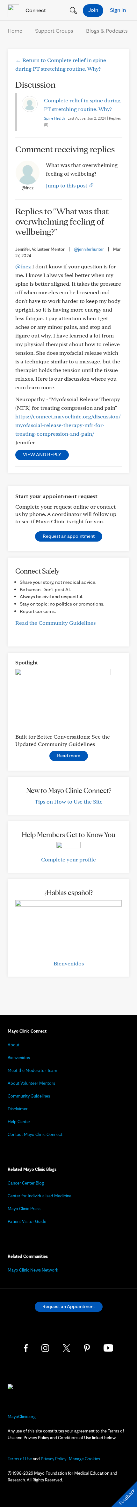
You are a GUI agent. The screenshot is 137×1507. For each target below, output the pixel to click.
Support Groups (54, 30)
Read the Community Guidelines (55, 622)
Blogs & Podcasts (107, 30)
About (13, 1044)
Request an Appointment (68, 1306)
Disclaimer (18, 1108)
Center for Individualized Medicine (39, 1195)
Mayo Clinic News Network (33, 1270)
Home (15, 30)
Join (93, 9)
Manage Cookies (84, 1458)
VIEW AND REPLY (42, 454)
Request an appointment (69, 536)
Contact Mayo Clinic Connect (35, 1134)
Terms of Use (20, 1458)
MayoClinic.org (22, 1416)
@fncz (23, 266)
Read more (68, 755)
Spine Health (54, 118)
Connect (35, 10)
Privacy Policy (53, 1458)
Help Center (19, 1121)
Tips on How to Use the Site (69, 801)
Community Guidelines (29, 1096)
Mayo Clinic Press (24, 1208)
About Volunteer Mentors (31, 1083)
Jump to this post (67, 185)
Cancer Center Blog (26, 1183)
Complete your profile (68, 859)
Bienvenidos (69, 963)
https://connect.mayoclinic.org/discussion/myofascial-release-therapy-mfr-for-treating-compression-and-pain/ (68, 425)
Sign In (118, 9)
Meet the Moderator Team (32, 1070)
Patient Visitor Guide (27, 1221)
